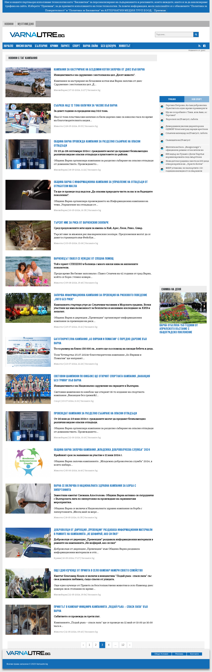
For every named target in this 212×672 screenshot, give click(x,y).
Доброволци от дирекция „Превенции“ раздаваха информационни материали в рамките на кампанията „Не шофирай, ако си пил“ (103, 532)
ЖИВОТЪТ (124, 46)
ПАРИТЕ (65, 46)
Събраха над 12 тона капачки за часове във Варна (85, 105)
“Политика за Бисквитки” (84, 10)
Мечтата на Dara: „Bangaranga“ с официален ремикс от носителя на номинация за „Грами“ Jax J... (184, 149)
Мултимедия (26, 24)
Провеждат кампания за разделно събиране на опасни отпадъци (95, 413)
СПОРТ (76, 46)
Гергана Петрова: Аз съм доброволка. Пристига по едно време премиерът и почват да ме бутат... (186, 107)
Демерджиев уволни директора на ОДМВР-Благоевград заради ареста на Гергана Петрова (187, 128)
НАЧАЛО (8, 46)
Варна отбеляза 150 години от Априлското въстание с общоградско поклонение (178, 328)
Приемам (160, 10)
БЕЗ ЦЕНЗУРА (108, 46)
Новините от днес (196, 50)
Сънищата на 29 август (178, 139)
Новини (8, 24)
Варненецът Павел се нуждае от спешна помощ (84, 258)
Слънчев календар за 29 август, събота (186, 133)
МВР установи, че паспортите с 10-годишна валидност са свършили (184, 169)
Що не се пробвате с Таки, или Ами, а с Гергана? (186, 113)
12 (122, 644)
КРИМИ (54, 46)
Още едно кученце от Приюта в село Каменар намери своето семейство (98, 570)
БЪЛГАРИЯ (41, 46)
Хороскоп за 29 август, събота (182, 119)
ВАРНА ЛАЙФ (90, 46)
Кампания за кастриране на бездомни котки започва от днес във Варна (99, 69)
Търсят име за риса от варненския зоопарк (81, 222)
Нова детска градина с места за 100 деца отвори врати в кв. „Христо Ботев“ (187, 162)
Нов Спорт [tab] (197, 99)
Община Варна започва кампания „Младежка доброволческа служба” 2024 (102, 450)
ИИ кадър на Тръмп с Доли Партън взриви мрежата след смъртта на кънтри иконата (185, 156)
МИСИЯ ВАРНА (24, 46)
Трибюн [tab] (172, 99)
